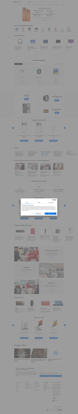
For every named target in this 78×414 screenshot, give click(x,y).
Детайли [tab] (39, 202)
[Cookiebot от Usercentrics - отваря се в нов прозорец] (52, 200)
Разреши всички (50, 213)
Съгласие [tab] (26, 202)
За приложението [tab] (51, 202)
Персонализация (38, 213)
